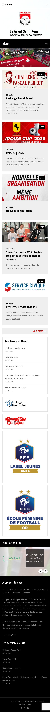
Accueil (41, 74)
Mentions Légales (25, 704)
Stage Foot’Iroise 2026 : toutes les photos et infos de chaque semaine (24, 255)
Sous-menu (7, 4)
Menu (5, 43)
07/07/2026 (10, 249)
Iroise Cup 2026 (15, 153)
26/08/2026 (10, 95)
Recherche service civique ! (21, 307)
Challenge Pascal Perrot (19, 98)
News (42, 127)
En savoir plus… (9, 635)
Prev (40, 571)
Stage (42, 227)
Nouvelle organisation (19, 211)
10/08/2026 (10, 207)
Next (45, 571)
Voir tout (38, 331)
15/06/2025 (10, 303)
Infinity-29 (16, 701)
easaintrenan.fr (39, 701)
